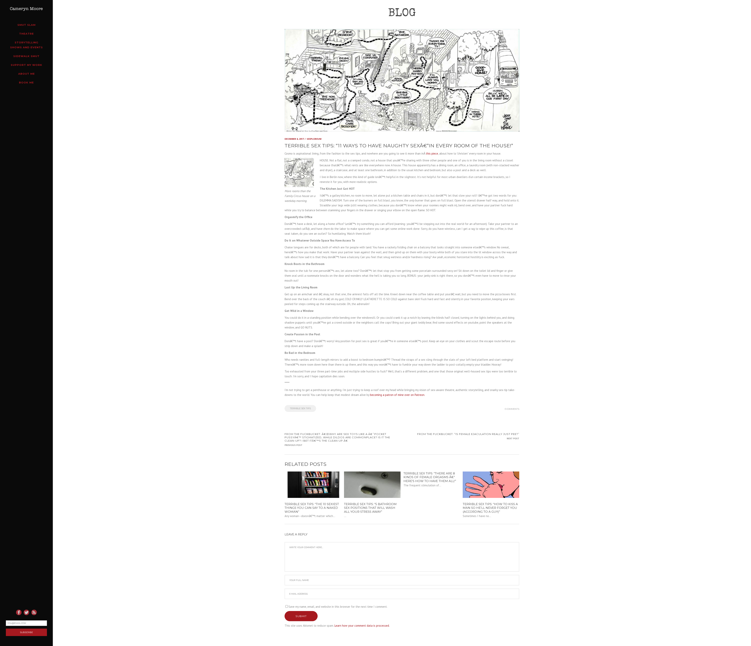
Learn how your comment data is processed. (362, 625)
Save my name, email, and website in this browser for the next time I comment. (337, 606)
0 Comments (512, 409)
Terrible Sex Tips (300, 408)
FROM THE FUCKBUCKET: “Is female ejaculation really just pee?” (468, 434)
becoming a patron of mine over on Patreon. (397, 395)
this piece (432, 153)
